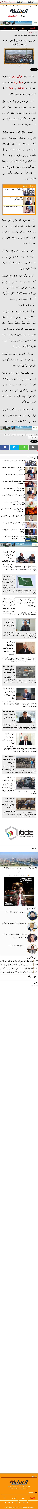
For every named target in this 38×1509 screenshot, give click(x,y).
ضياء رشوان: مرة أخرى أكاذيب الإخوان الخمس (14, 923)
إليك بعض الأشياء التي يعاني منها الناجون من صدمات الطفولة (13, 524)
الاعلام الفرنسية (32, 437)
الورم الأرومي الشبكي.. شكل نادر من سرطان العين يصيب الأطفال (13, 517)
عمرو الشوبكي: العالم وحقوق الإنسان (17, 945)
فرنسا (11, 88)
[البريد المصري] (19, 891)
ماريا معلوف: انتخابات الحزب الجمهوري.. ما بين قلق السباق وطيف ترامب (14, 936)
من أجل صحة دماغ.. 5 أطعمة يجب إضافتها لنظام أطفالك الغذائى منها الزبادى (14, 503)
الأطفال (20, 88)
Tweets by (35, 986)
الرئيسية (32, 28)
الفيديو (34, 848)
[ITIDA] (19, 833)
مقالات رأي (32, 908)
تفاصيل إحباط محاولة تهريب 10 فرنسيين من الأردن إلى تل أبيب (14, 190)
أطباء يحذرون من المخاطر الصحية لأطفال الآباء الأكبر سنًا (13, 496)
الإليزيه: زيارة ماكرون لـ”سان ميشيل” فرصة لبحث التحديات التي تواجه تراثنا (14, 489)
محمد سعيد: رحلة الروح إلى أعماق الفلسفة (16, 912)
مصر (23, 28)
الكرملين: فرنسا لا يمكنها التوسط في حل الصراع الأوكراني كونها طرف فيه (13, 531)
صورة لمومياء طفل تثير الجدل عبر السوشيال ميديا (13, 206)
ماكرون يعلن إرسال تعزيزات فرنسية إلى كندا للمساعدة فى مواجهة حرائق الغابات (13, 510)
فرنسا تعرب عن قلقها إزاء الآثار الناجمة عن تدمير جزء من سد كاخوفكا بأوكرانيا (13, 482)
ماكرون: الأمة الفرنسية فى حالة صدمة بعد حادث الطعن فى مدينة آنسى (13, 198)
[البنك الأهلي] (19, 429)
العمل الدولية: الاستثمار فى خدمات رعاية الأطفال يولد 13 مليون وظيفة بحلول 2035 (13, 537)
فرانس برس (17, 76)
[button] (28, 875)
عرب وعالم (31, 32)
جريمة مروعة (18, 82)
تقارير (14, 28)
